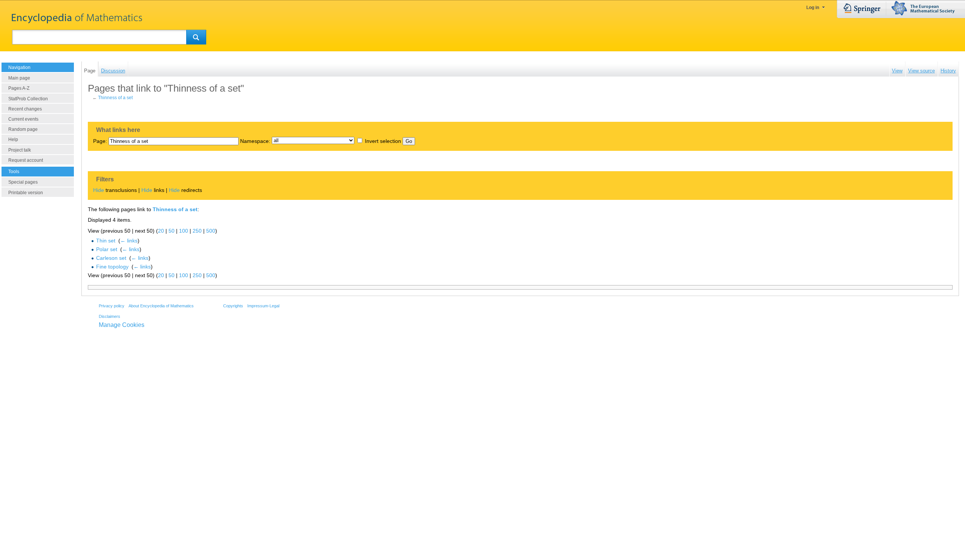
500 (210, 231)
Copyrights (233, 306)
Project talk (19, 150)
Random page (23, 129)
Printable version (25, 192)
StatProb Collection (28, 98)
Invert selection (383, 141)
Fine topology (112, 267)
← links (129, 241)
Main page (19, 78)
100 (183, 231)
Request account (25, 160)
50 (171, 231)
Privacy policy (111, 306)
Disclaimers (109, 316)
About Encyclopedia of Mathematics (161, 306)
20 (161, 231)
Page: (100, 141)
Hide (98, 190)
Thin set (105, 241)
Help (13, 139)
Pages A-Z (18, 88)
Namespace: (255, 141)
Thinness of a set (115, 97)
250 (197, 231)
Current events (23, 119)
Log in (812, 7)
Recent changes (25, 109)
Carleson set (111, 258)
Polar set (106, 249)
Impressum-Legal (263, 306)
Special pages (23, 182)
